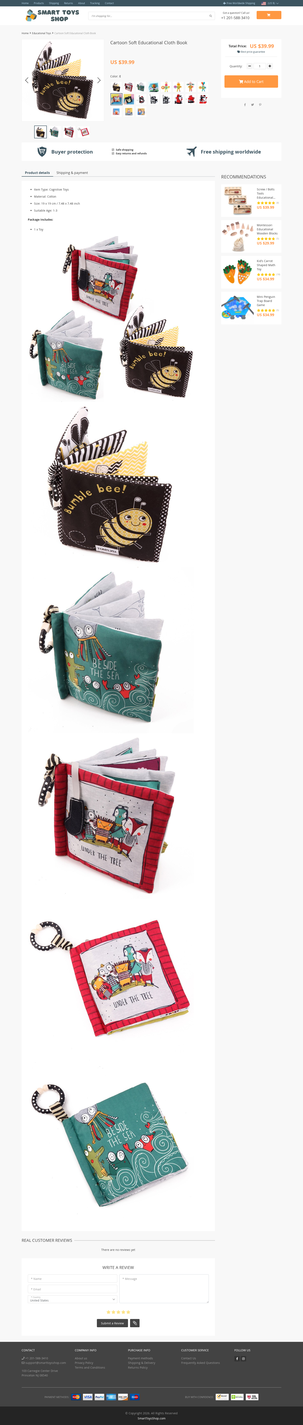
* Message (129, 1279)
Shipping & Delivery (141, 1363)
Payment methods (140, 1358)
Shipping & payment (72, 172)
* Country (35, 1297)
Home (25, 3)
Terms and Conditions (90, 1367)
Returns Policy (138, 1367)
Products (39, 3)
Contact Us (188, 1358)
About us (81, 1358)
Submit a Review (112, 1323)
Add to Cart (253, 81)
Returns (68, 3)
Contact (109, 3)
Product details (37, 172)
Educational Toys (41, 33)
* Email (36, 1289)
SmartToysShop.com (152, 1418)
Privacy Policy (84, 1363)
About (81, 3)
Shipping (54, 3)
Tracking (95, 3)
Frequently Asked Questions (200, 1363)
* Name (36, 1279)
